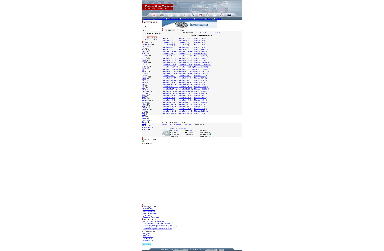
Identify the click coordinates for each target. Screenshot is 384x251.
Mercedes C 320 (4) (169, 62)
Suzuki (144, 124)
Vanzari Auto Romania (180, 250)
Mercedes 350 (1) (199, 45)
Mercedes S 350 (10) (200, 95)
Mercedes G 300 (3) (200, 82)
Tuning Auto (147, 215)
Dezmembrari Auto (149, 210)
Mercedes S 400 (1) (169, 98)
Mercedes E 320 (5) (185, 80)
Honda (144, 73)
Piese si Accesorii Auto (150, 213)
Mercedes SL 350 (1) (169, 102)
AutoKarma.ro (147, 233)
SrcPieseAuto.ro (148, 237)
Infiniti (144, 79)
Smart (144, 118)
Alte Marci (145, 46)
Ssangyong (145, 120)
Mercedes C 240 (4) (200, 58)
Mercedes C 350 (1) (185, 62)
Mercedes (145, 100)
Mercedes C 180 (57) (185, 56)
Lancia (144, 89)
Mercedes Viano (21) (185, 106)
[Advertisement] (201, 117)
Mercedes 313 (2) (199, 106)
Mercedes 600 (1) (184, 49)
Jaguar (144, 82)
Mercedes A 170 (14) (185, 51)
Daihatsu (145, 66)
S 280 (190, 130)
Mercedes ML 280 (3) (186, 89)
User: (144, 26)
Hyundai (145, 77)
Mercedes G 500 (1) (200, 84)
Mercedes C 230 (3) (185, 58)
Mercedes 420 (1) (184, 47)
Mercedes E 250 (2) (200, 76)
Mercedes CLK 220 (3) (186, 67)
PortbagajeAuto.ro (148, 240)
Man (143, 97)
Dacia (144, 61)
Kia (143, 86)
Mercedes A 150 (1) (185, 109)
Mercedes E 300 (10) (169, 80)
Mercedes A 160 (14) (169, 51)
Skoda (144, 116)
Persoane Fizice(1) (166, 124)
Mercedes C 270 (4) (169, 60)
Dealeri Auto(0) (187, 124)
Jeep (143, 84)
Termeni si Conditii (211, 250)
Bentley (144, 52)
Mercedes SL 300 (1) (201, 100)
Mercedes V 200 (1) (169, 104)
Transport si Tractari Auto (151, 217)
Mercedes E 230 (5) (169, 76)
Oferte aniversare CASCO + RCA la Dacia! (157, 223)
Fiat (143, 70)
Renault (144, 109)
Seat (143, 115)
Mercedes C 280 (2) (185, 60)
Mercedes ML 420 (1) (201, 91)
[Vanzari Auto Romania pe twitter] (146, 246)
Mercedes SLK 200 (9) (186, 102)
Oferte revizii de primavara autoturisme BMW (157, 229)
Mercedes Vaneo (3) (169, 106)
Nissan (144, 104)
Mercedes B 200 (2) (169, 56)
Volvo (144, 129)
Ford (143, 71)
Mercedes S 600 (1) (185, 100)
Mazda (144, 98)
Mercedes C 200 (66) (201, 56)
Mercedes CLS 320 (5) (201, 71)
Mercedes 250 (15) (169, 43)
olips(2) (177, 136)
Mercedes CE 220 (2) (169, 111)
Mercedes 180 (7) (168, 38)
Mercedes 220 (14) (169, 40)
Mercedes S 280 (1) (200, 93)
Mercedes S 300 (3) (169, 95)
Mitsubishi (145, 102)
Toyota (144, 125)
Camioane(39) (216, 32)
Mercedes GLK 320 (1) (186, 113)
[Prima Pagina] (192, 16)
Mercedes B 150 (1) (185, 54)
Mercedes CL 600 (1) (185, 65)
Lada (143, 88)
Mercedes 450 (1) (199, 47)
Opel (143, 106)
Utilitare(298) (202, 32)
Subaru (144, 122)
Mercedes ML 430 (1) (170, 93)
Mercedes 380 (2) (168, 47)
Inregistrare (157, 39)
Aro (143, 48)
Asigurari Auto (147, 208)
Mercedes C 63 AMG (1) (202, 62)
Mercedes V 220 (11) (185, 104)
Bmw (144, 53)
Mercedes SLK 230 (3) (201, 102)
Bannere (221, 250)
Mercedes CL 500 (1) (169, 65)
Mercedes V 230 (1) (200, 104)
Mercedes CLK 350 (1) (170, 71)
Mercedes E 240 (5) (185, 76)
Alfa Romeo (146, 44)
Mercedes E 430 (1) (169, 82)
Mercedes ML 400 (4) (186, 91)
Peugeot (144, 107)
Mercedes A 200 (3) (169, 54)
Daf (143, 64)
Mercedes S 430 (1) (200, 98)
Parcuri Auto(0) (177, 124)
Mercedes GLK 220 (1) (170, 113)
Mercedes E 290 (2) (200, 78)
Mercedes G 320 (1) (169, 84)
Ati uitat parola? (147, 39)
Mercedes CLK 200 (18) (170, 67)
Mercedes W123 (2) (200, 113)
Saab (143, 113)
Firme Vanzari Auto (149, 211)
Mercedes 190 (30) (185, 38)
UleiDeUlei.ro (147, 238)
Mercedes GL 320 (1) (185, 87)
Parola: (144, 30)
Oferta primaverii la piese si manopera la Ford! (157, 225)
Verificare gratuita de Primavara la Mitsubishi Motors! (160, 227)
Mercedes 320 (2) (184, 45)
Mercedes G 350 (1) (185, 84)
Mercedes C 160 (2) (200, 109)
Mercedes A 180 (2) (200, 51)
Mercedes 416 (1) (168, 109)
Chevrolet (145, 55)
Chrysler (144, 57)
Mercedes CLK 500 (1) (186, 71)
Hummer (145, 75)
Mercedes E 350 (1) (200, 80)
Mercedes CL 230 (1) (201, 111)
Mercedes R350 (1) (185, 93)
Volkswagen (146, 127)
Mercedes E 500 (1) (185, 82)
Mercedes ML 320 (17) (201, 89)
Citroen (144, 59)
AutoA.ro (146, 235)
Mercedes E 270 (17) (169, 78)
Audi (143, 50)
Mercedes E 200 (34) (185, 73)
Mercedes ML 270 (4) (170, 89)
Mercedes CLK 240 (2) (170, 69)
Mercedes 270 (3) (184, 43)
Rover (144, 111)
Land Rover (146, 91)
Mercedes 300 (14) (169, 45)
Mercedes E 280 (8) (185, 78)
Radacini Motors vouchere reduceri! (154, 221)
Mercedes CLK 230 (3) (201, 67)
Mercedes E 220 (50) (201, 73)
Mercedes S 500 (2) (169, 100)
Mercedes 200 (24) (200, 38)
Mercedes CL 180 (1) (185, 111)
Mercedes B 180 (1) (200, 54)
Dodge (144, 68)
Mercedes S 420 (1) (185, 98)
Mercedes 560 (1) (168, 49)
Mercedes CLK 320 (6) (201, 69)
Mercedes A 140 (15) (201, 49)
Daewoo (144, 62)
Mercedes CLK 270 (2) (186, 69)
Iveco (144, 80)
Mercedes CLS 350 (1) (170, 73)
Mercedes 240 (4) (199, 40)
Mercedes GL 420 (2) (201, 87)
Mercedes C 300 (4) (200, 60)
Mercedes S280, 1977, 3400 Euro (178, 128)
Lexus (144, 93)
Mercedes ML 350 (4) (170, 91)
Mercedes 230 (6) (184, 40)
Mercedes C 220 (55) (169, 58)
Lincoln (144, 95)
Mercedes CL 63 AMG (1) (202, 65)
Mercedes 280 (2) (199, 43)
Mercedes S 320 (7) (185, 95)
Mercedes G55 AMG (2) (170, 87)
